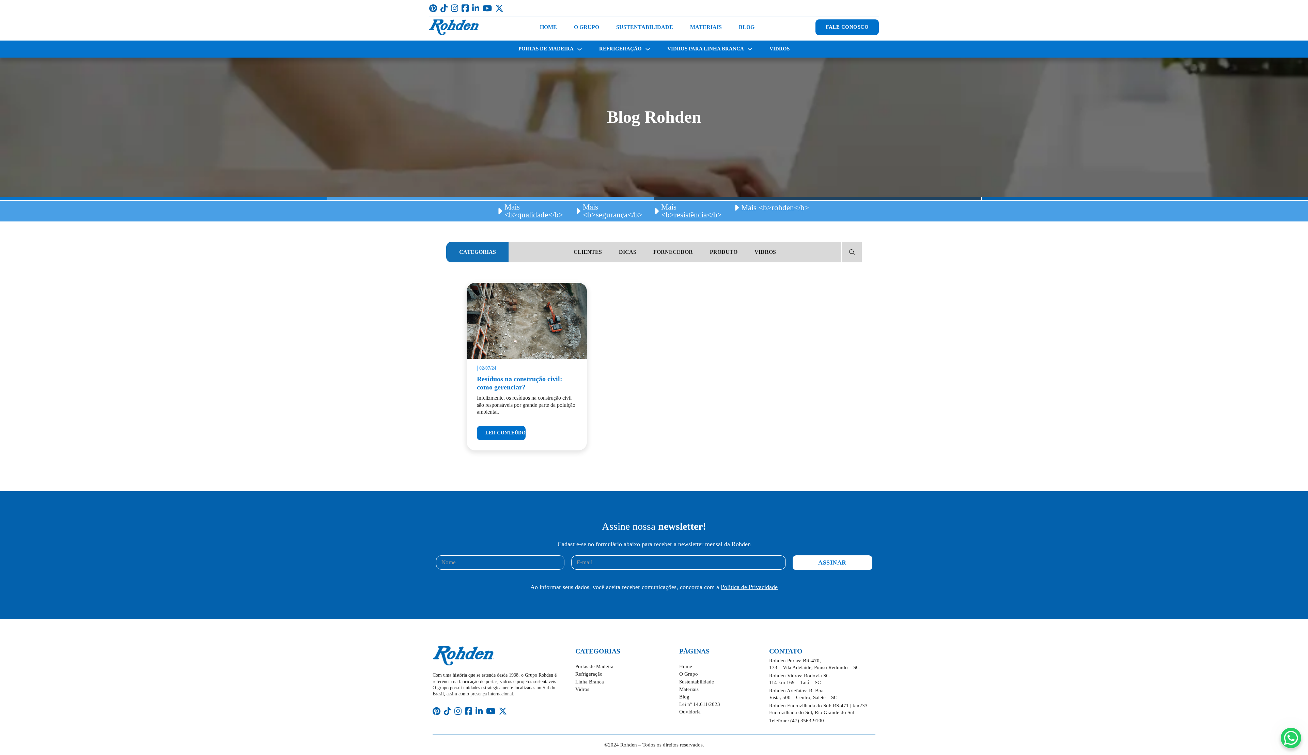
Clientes (588, 252)
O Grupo (586, 27)
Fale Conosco (847, 27)
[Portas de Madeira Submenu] (579, 49)
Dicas (627, 252)
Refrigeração (620, 48)
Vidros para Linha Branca (705, 48)
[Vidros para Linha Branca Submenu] (749, 49)
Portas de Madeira (546, 48)
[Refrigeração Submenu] (647, 49)
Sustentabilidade (644, 27)
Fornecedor (673, 252)
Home (548, 27)
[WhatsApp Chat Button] (1291, 738)
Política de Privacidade (749, 587)
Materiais (706, 27)
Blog (746, 27)
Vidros (779, 48)
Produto (723, 252)
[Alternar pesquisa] (852, 252)
